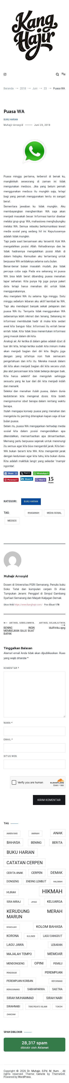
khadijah (12, 927)
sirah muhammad (20, 998)
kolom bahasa (49, 926)
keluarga (54, 901)
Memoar (54, 954)
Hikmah (52, 891)
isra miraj (14, 901)
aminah (35, 833)
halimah (57, 881)
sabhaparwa (36, 989)
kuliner (31, 936)
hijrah (11, 892)
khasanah (33, 513)
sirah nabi (54, 998)
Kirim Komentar (49, 800)
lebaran (56, 944)
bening (36, 842)
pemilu (57, 963)
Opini (38, 963)
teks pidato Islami (37, 1006)
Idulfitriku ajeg (52, 625)
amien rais (12, 833)
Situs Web (10, 756)
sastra (57, 989)
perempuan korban (20, 981)
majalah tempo (19, 954)
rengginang (13, 989)
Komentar (11, 668)
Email (8, 739)
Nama (8, 723)
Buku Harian (11, 119)
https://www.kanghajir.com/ (28, 604)
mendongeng (15, 963)
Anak (57, 833)
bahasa (13, 842)
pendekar (12, 973)
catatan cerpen (25, 862)
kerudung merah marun (34, 914)
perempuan (53, 972)
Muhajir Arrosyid (13, 125)
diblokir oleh (38, 1046)
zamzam (11, 1014)
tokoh (58, 1006)
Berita (57, 842)
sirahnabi (13, 1006)
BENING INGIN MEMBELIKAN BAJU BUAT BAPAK (19, 628)
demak (56, 872)
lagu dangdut (52, 936)
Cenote (40, 1073)
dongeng (13, 881)
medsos (12, 520)
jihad (34, 902)
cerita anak (15, 873)
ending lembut (36, 881)
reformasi (57, 981)
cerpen (36, 873)
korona (13, 936)
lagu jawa (15, 944)
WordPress (24, 1076)
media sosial (54, 513)
